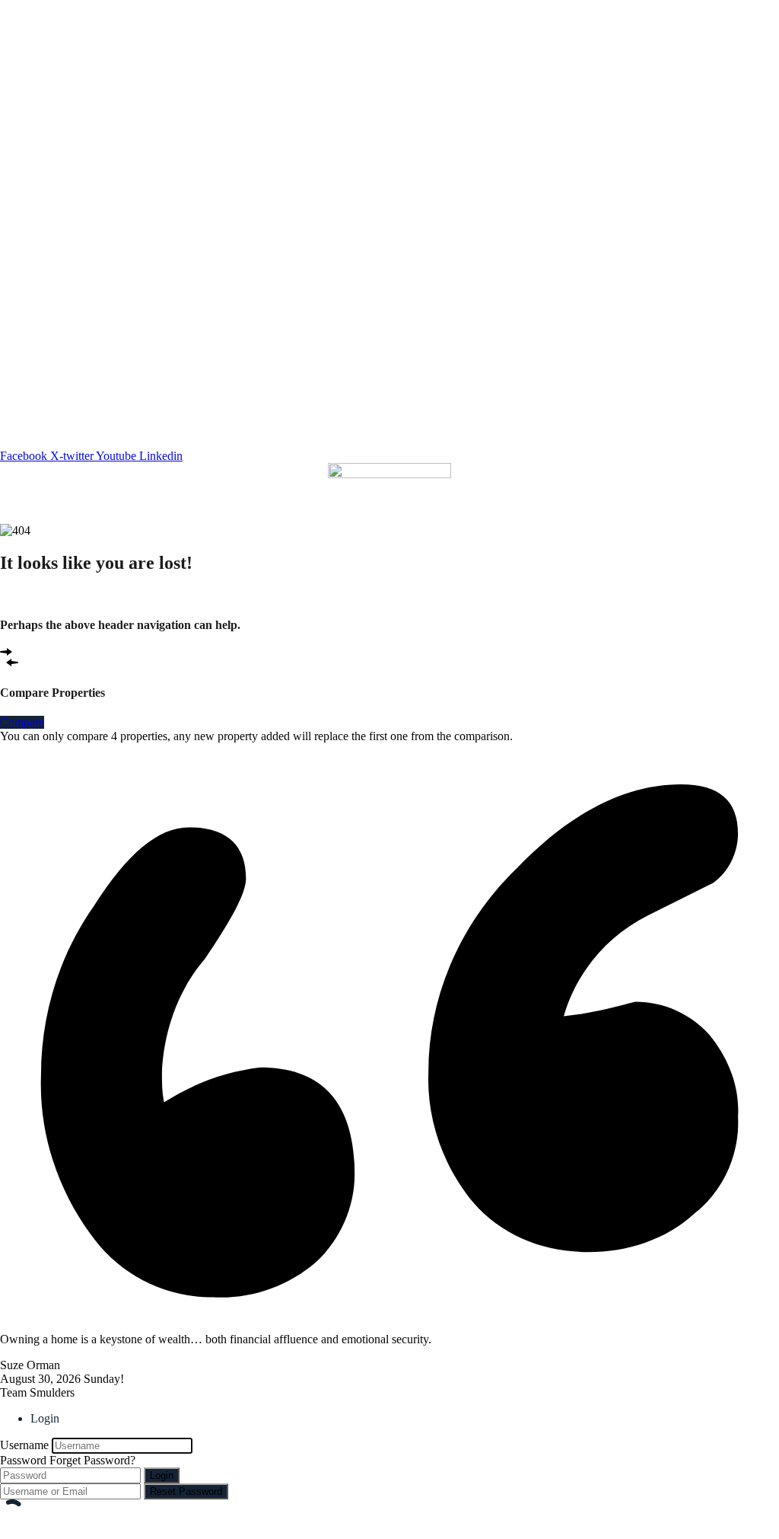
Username (24, 1444)
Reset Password (186, 1491)
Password (23, 1460)
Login (161, 1475)
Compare (22, 722)
